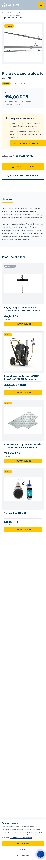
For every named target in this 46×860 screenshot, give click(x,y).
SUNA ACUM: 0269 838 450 (24, 175)
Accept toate (23, 843)
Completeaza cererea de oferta (28, 143)
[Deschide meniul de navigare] (41, 5)
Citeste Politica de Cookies (21, 838)
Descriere (7, 199)
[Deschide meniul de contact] (40, 854)
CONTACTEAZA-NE (25, 166)
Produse (13, 13)
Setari (24, 849)
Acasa (4, 13)
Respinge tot (23, 855)
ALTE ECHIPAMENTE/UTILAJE (23, 156)
